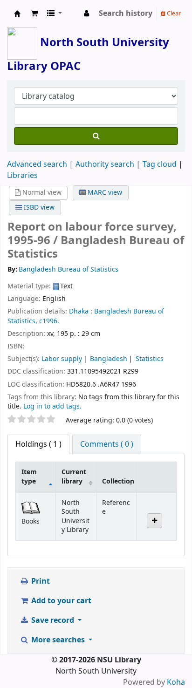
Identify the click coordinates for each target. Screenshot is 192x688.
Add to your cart (60, 600)
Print (39, 581)
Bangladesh (108, 359)
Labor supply (61, 359)
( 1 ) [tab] (38, 444)
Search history (125, 13)
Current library (74, 476)
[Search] (96, 136)
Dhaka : (80, 311)
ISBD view (38, 207)
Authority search (104, 164)
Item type (29, 476)
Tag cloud (160, 164)
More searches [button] (58, 640)
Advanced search (37, 164)
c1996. (49, 321)
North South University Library (17, 13)
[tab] (106, 444)
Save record (52, 620)
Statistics (150, 359)
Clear (173, 13)
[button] (34, 13)
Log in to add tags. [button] (52, 406)
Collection (118, 481)
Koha (176, 682)
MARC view (104, 193)
